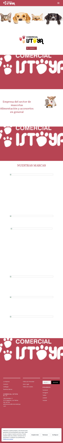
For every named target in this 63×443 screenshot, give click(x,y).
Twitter (44, 395)
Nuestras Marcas (7, 389)
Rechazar (45, 434)
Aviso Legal (26, 384)
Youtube (45, 400)
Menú (58, 3)
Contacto (5, 384)
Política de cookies (8, 439)
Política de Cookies (28, 386)
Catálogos (6, 386)
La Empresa (6, 381)
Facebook (45, 390)
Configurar (55, 434)
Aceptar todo (35, 434)
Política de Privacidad (28, 381)
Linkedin (45, 398)
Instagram (45, 392)
